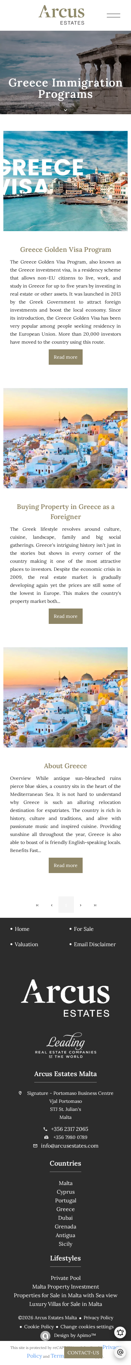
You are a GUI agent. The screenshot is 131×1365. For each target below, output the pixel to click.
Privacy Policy (98, 1318)
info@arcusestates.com (69, 1145)
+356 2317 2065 (69, 1129)
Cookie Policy (39, 1327)
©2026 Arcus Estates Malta (47, 1318)
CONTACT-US (83, 1353)
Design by (74, 1335)
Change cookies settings (87, 1327)
